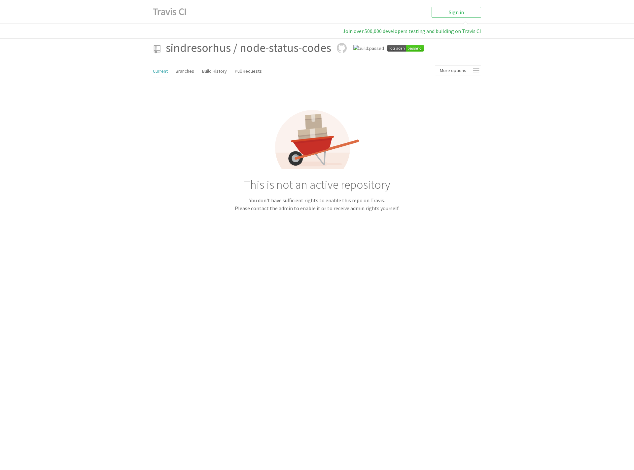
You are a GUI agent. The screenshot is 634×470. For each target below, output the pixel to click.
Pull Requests (248, 71)
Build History (214, 71)
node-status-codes (285, 47)
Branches (185, 71)
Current (160, 71)
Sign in (456, 12)
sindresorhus (198, 47)
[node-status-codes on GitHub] (342, 48)
